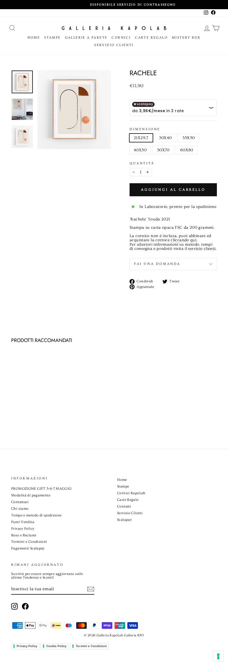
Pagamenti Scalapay (28, 548)
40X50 (140, 150)
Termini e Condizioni (29, 542)
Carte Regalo (151, 37)
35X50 (188, 137)
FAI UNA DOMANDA (157, 264)
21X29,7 (141, 137)
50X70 (163, 150)
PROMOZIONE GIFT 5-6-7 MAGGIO (41, 489)
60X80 (186, 150)
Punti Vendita (22, 522)
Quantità (142, 163)
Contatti (124, 506)
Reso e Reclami (23, 535)
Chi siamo (19, 509)
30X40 (165, 137)
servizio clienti (201, 249)
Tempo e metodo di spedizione (36, 515)
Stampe (52, 37)
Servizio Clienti (113, 45)
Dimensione (145, 129)
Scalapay (124, 520)
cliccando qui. (184, 240)
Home (34, 37)
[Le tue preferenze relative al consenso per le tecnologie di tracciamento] (218, 656)
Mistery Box (186, 37)
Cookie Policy (56, 646)
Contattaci (20, 502)
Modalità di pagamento (30, 495)
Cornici (121, 37)
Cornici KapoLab (131, 493)
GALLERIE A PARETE (86, 37)
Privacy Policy (22, 529)
